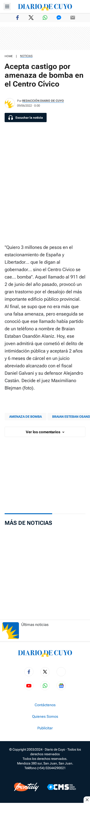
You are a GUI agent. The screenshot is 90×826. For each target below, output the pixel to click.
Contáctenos (45, 705)
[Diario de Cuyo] (45, 6)
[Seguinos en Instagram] (61, 671)
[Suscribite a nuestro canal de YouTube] (28, 685)
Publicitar (45, 728)
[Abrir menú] (7, 6)
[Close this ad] (87, 799)
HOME (9, 56)
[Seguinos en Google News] (61, 685)
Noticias (26, 56)
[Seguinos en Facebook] (28, 671)
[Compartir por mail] (72, 17)
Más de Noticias (28, 523)
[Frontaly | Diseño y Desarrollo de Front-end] (26, 787)
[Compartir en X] (31, 17)
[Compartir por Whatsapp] (45, 17)
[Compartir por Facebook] (17, 17)
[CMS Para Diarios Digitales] (61, 787)
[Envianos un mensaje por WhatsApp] (45, 685)
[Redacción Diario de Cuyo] (10, 103)
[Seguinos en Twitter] (45, 671)
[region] (45, 38)
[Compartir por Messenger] (58, 17)
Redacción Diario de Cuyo (43, 100)
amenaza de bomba (25, 416)
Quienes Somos (45, 716)
